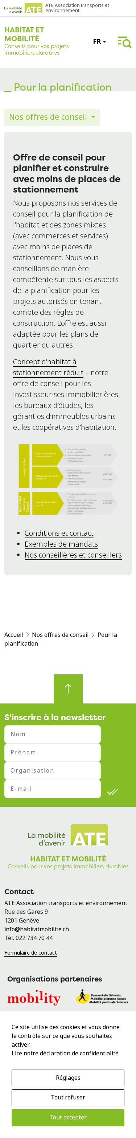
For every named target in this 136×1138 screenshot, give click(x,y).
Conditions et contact (59, 533)
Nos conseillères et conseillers (73, 555)
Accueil (13, 635)
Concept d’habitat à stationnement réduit (48, 367)
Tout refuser (68, 1097)
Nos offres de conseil (49, 117)
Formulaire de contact (30, 952)
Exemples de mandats (61, 544)
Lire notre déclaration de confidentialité (65, 1053)
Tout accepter (68, 1117)
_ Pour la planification (58, 87)
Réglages (68, 1078)
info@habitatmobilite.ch (36, 929)
